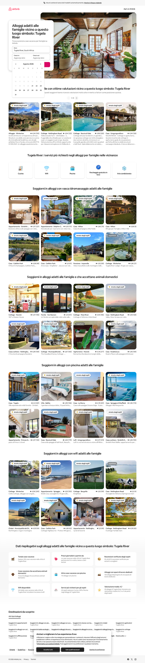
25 (20, 90)
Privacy (26, 659)
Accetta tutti (48, 650)
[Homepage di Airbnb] (14, 9)
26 (24, 90)
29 (36, 90)
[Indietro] (68, 98)
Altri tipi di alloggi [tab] (15, 616)
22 (36, 86)
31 (15, 95)
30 (41, 90)
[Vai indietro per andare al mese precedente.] (16, 64)
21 (32, 86)
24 (16, 90)
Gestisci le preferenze (97, 650)
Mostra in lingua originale (93, 3)
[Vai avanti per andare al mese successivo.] (40, 64)
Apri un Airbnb (129, 9)
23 (41, 86)
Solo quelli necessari (72, 650)
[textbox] (21, 58)
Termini (33, 659)
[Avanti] (76, 98)
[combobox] (31, 50)
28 (32, 90)
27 (28, 90)
